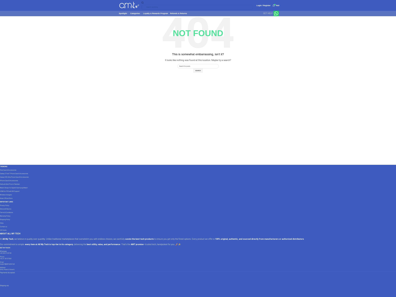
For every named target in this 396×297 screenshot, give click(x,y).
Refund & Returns (5, 209)
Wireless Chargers (6, 195)
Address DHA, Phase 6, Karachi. (7, 268)
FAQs (2, 223)
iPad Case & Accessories (8, 170)
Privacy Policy (4, 205)
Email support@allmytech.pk (7, 263)
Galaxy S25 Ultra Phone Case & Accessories (14, 177)
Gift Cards (3, 230)
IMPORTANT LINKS (6, 202)
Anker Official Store (6, 198)
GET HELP (268, 13)
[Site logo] (129, 5)
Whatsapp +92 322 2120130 (5, 252)
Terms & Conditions (6, 212)
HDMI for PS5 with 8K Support (9, 191)
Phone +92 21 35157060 (5, 257)
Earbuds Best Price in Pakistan (10, 184)
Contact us (3, 226)
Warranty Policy (5, 216)
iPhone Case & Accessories (9, 180)
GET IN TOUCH (5, 248)
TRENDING (3, 166)
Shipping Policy (5, 219)
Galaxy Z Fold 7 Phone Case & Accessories (14, 173)
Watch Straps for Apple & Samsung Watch (14, 188)
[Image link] (20, 279)
